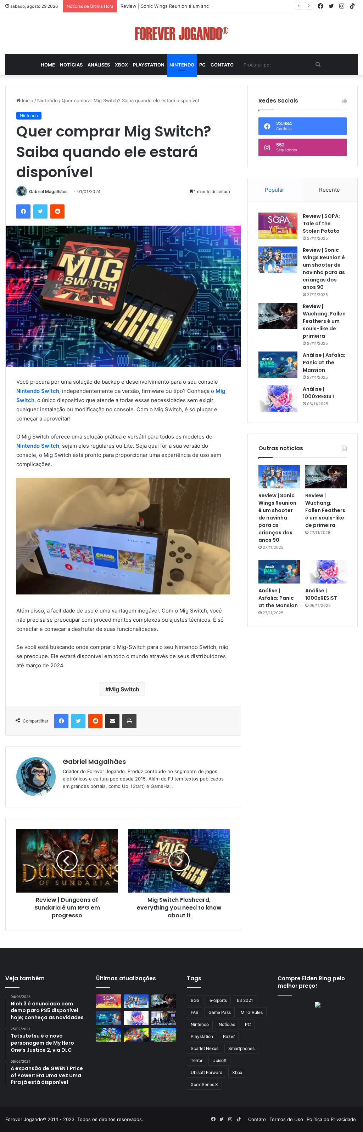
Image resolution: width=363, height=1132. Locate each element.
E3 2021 (245, 1000)
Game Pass (219, 1012)
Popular (274, 189)
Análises (99, 65)
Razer (229, 1036)
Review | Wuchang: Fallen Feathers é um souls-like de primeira (324, 321)
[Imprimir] (129, 721)
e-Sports (218, 1000)
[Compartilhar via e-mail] (112, 721)
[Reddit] (57, 211)
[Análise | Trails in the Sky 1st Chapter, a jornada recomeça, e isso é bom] (108, 1034)
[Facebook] (23, 211)
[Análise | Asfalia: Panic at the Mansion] (277, 365)
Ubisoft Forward (206, 1072)
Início (27, 100)
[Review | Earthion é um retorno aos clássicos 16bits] (136, 1034)
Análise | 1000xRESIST (319, 392)
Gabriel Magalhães (48, 191)
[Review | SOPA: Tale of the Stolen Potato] (277, 226)
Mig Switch (124, 689)
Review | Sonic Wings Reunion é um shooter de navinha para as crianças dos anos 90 (215, 6)
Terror (196, 1060)
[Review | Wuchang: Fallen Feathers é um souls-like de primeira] (277, 316)
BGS (195, 1000)
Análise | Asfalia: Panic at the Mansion (324, 362)
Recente (329, 189)
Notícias (71, 65)
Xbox (121, 65)
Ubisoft (219, 1060)
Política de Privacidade (331, 1119)
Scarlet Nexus (204, 1048)
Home (48, 65)
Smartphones (241, 1048)
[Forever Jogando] (181, 33)
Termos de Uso (286, 1119)
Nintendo (181, 65)
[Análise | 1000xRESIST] (277, 398)
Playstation (148, 65)
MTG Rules (252, 1012)
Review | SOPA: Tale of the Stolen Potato (321, 223)
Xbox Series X (204, 1084)
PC (202, 65)
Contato (222, 65)
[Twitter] (40, 211)
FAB (195, 1012)
